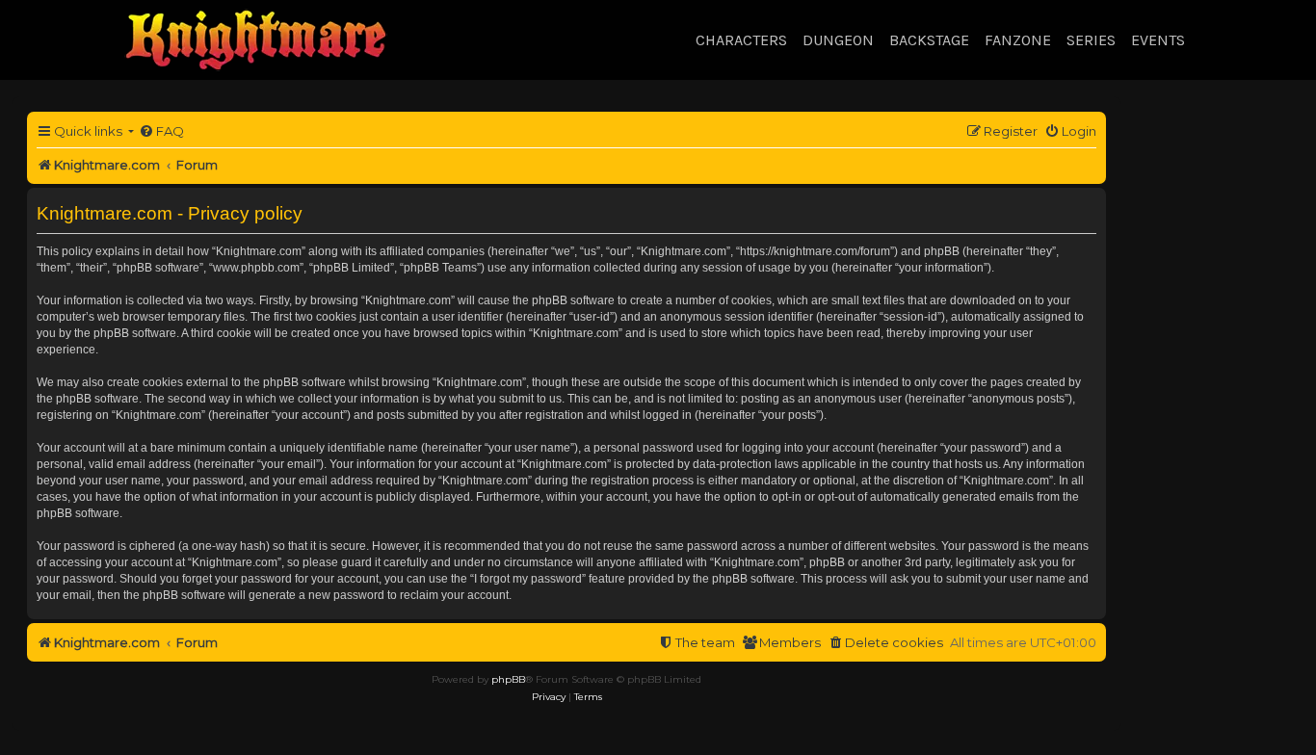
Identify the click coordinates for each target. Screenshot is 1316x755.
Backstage (929, 40)
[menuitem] (161, 131)
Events (1158, 40)
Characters (741, 40)
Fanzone (1018, 40)
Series (1091, 40)
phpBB (508, 679)
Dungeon (838, 40)
